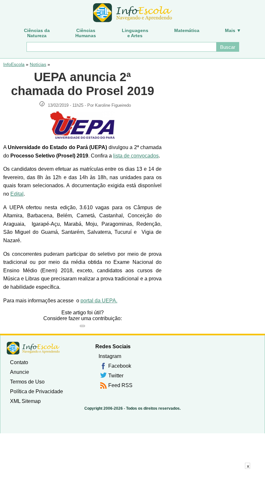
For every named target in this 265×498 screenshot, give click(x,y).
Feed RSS (120, 385)
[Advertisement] (132, 483)
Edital (17, 194)
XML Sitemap (25, 401)
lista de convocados (136, 155)
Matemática (186, 30)
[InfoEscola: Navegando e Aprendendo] (132, 13)
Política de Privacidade (36, 391)
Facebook (119, 366)
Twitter (115, 375)
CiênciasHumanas (85, 33)
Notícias (38, 64)
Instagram (110, 356)
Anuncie (19, 372)
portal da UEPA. (98, 300)
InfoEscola (14, 64)
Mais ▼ (233, 30)
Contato (19, 362)
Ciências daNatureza (37, 33)
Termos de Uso (27, 381)
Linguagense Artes (135, 33)
